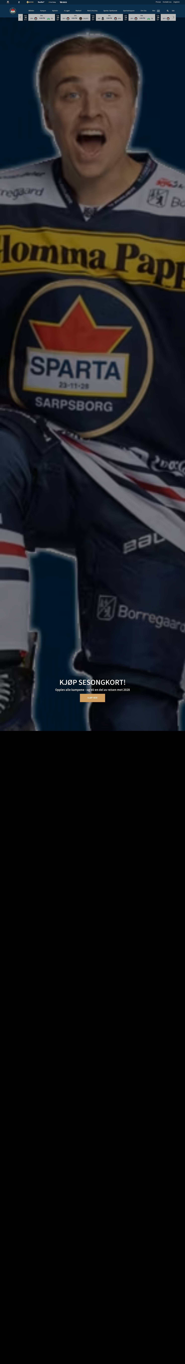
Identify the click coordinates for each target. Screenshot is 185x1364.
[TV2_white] (21, 2)
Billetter (31, 11)
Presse (158, 2)
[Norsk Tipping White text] (54, 2)
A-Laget (67, 11)
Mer (153, 11)
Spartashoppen (129, 11)
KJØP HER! (93, 698)
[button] (41, 17)
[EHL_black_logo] (9, 2)
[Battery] (32, 2)
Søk (173, 11)
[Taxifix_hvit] (43, 2)
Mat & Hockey (92, 11)
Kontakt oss (167, 2)
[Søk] (168, 10)
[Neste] (173, 17)
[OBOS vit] (65, 2)
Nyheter (55, 11)
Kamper (43, 11)
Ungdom (176, 2)
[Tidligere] (20, 17)
